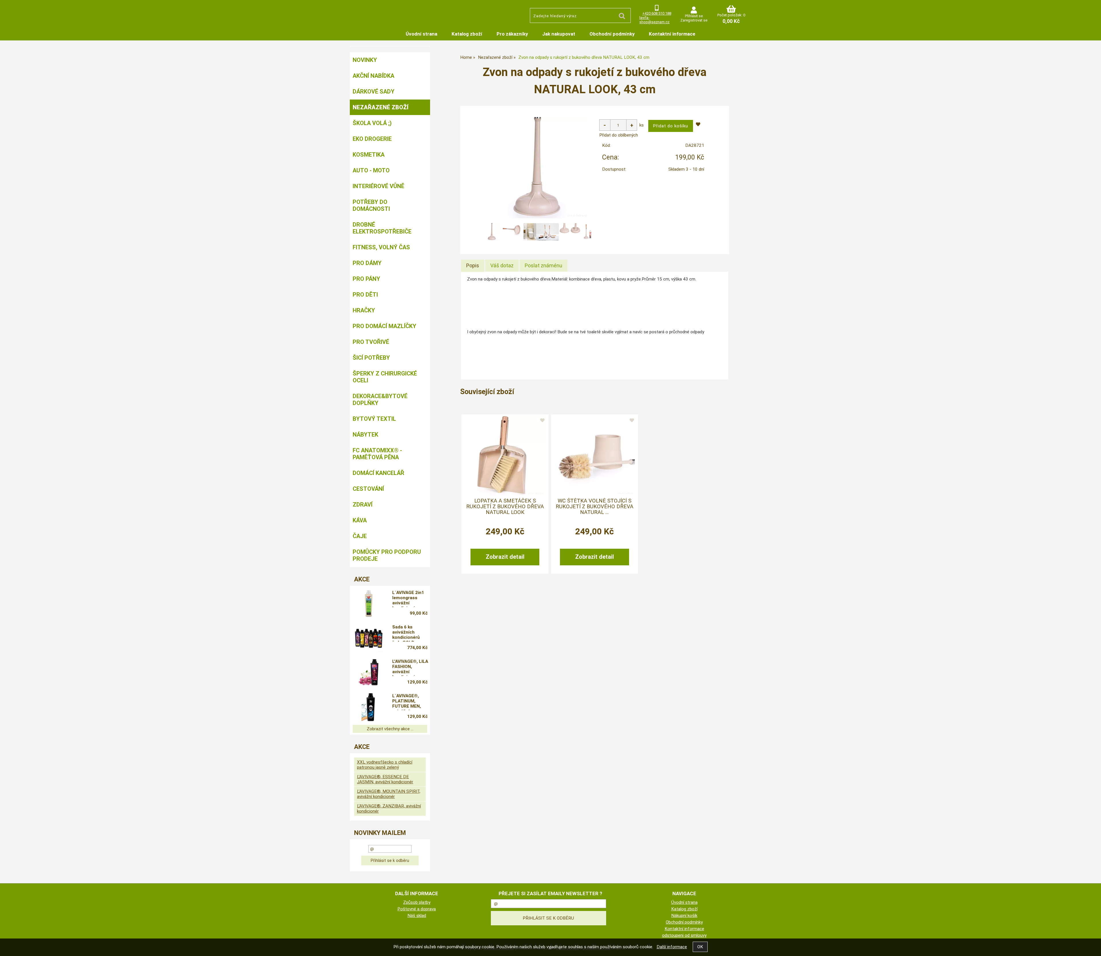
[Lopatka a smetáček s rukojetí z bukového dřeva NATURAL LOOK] (505, 455)
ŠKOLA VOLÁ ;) (372, 123)
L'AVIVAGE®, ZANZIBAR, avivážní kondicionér (389, 808)
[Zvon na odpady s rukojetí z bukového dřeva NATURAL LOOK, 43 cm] (538, 167)
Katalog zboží (467, 34)
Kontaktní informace (672, 34)
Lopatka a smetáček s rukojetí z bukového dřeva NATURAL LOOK (505, 506)
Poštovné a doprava (416, 909)
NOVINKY (365, 60)
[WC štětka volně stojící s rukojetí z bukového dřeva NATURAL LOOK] (595, 455)
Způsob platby (416, 902)
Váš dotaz (502, 265)
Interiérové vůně (378, 186)
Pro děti (365, 294)
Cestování (368, 488)
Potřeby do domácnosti (371, 205)
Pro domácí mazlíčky (384, 326)
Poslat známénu (543, 265)
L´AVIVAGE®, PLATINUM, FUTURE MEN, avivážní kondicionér (406, 701)
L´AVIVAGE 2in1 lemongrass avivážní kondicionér (408, 598)
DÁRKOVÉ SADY (374, 91)
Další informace (672, 946)
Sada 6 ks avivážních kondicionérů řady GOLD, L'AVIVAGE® (406, 633)
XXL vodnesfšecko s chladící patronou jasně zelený (384, 765)
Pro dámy (367, 263)
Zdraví (362, 504)
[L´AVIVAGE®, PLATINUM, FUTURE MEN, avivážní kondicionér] (369, 707)
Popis (472, 265)
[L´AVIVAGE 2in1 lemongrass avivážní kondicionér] (369, 603)
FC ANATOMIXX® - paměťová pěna (377, 454)
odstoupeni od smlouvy (684, 935)
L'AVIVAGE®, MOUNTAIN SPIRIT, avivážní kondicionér (388, 794)
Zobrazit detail (505, 556)
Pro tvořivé (371, 341)
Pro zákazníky (512, 34)
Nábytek (365, 434)
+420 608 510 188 (656, 13)
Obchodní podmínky (612, 34)
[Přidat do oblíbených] (542, 420)
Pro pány (366, 278)
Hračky (364, 310)
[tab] (472, 266)
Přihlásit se (694, 16)
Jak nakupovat (558, 34)
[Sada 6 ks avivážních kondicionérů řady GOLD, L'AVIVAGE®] (369, 638)
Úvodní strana (421, 34)
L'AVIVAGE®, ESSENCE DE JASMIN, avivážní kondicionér (385, 779)
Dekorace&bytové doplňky (380, 399)
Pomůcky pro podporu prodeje (387, 555)
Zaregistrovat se (693, 20)
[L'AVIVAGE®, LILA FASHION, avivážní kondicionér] (369, 672)
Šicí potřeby (371, 357)
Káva (360, 520)
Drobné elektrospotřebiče (382, 228)
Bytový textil (374, 418)
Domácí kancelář (378, 473)
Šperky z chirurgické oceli (385, 377)
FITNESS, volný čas (381, 247)
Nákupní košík (684, 915)
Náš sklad (416, 915)
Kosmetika (368, 154)
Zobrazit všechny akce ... (390, 728)
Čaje (360, 536)
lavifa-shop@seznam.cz (654, 19)
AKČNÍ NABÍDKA (373, 75)
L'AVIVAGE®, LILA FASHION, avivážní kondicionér (410, 667)
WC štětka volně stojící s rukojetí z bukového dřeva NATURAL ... (594, 506)
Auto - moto (371, 170)
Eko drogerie (372, 138)
